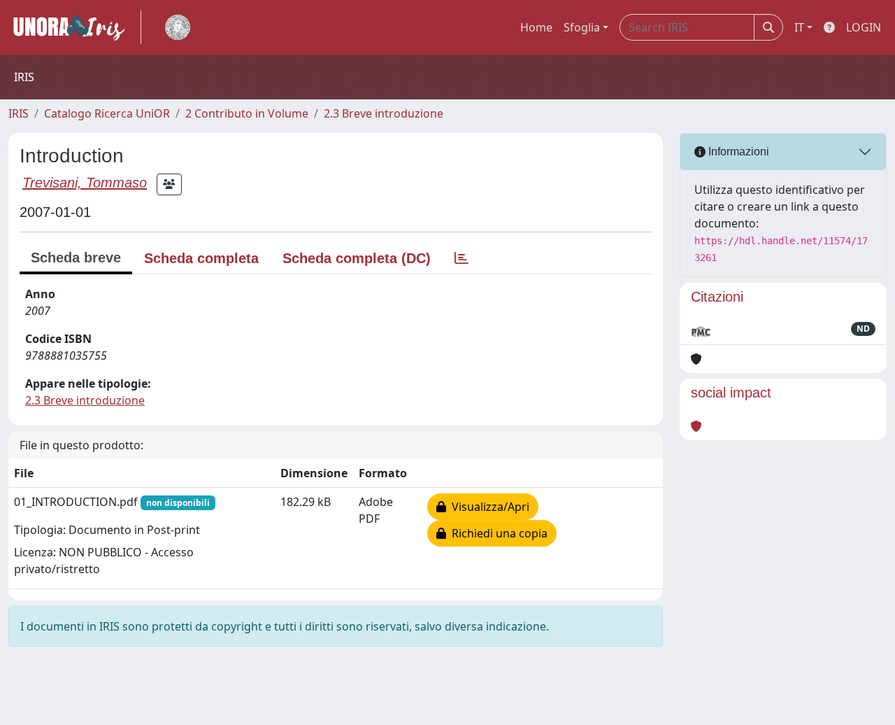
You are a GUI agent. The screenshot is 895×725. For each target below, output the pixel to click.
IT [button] (799, 27)
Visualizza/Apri (487, 506)
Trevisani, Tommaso (84, 182)
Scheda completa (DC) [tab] (356, 258)
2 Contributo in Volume (246, 113)
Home (536, 27)
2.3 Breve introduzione (383, 113)
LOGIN (863, 27)
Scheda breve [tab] (76, 257)
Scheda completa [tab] (201, 258)
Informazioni (737, 151)
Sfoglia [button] (582, 27)
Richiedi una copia (496, 533)
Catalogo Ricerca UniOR (107, 113)
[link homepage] (74, 27)
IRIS (18, 113)
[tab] (461, 258)
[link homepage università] (177, 27)
